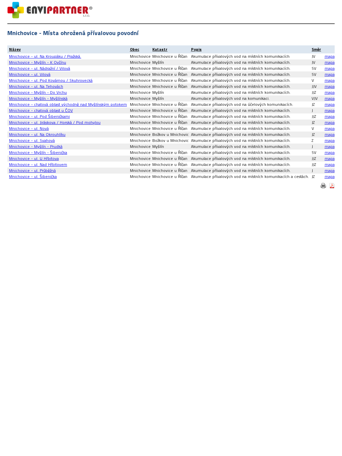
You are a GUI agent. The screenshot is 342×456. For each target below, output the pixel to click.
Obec (134, 49)
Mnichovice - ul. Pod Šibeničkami (39, 116)
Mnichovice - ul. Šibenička (33, 176)
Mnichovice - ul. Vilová (29, 74)
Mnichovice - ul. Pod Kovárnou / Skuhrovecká (51, 80)
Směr (316, 49)
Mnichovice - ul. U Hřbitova (34, 158)
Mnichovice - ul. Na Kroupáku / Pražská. (45, 56)
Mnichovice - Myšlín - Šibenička (38, 152)
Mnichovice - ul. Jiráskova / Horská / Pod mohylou (55, 122)
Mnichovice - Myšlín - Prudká (35, 146)
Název (15, 49)
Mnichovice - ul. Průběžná (32, 170)
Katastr (159, 49)
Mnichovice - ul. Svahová (32, 140)
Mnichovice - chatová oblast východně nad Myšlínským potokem (68, 104)
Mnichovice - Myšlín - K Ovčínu (37, 62)
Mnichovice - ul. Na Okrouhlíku (37, 134)
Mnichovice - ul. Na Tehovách (36, 86)
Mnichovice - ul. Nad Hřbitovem (38, 164)
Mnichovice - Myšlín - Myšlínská (38, 98)
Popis (196, 49)
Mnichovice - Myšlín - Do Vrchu (38, 92)
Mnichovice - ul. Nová (29, 128)
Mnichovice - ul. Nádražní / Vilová (39, 68)
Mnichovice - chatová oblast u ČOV (41, 110)
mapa (330, 56)
